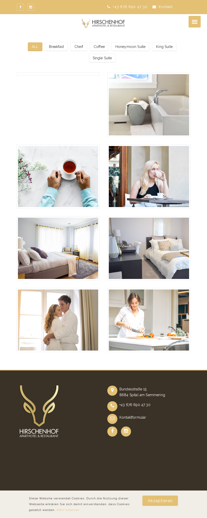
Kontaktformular (132, 417)
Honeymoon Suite (130, 47)
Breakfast (56, 47)
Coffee (99, 47)
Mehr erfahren (68, 510)
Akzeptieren (160, 500)
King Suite (164, 47)
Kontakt (165, 7)
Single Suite (102, 58)
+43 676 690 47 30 (129, 7)
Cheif (78, 47)
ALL (35, 47)
